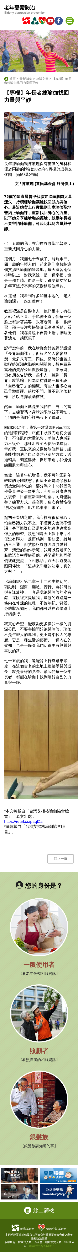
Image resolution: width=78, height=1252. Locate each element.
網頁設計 (34, 1245)
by (42, 1245)
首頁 (12, 79)
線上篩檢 (43, 1210)
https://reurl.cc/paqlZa (23, 821)
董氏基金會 (27, 1228)
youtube (51, 21)
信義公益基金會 (56, 1228)
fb (59, 21)
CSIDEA (49, 1245)
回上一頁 (60, 858)
